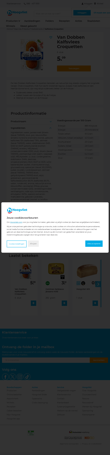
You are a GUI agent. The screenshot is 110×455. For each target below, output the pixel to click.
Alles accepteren (94, 244)
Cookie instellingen (16, 244)
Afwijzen (33, 244)
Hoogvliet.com (16, 222)
